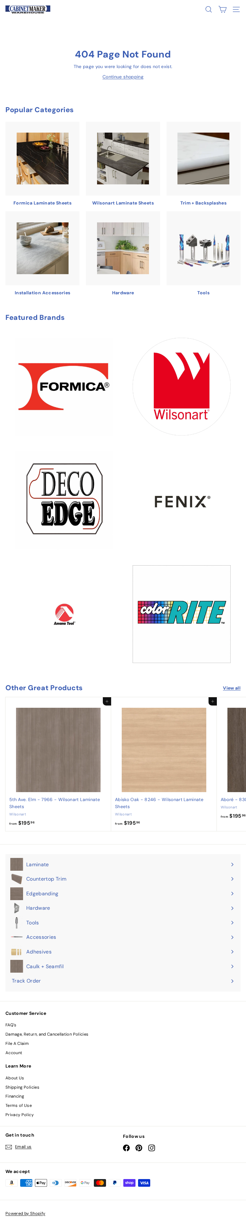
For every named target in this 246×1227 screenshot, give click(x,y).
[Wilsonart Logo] (182, 387)
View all (232, 688)
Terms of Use (18, 1105)
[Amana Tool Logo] (64, 614)
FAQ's (11, 1025)
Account (13, 1052)
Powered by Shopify (25, 1213)
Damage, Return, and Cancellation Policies (46, 1034)
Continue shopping (123, 77)
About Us (14, 1078)
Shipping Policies (22, 1087)
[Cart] (222, 9)
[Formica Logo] (64, 387)
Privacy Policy (19, 1114)
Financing (14, 1096)
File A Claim (17, 1043)
